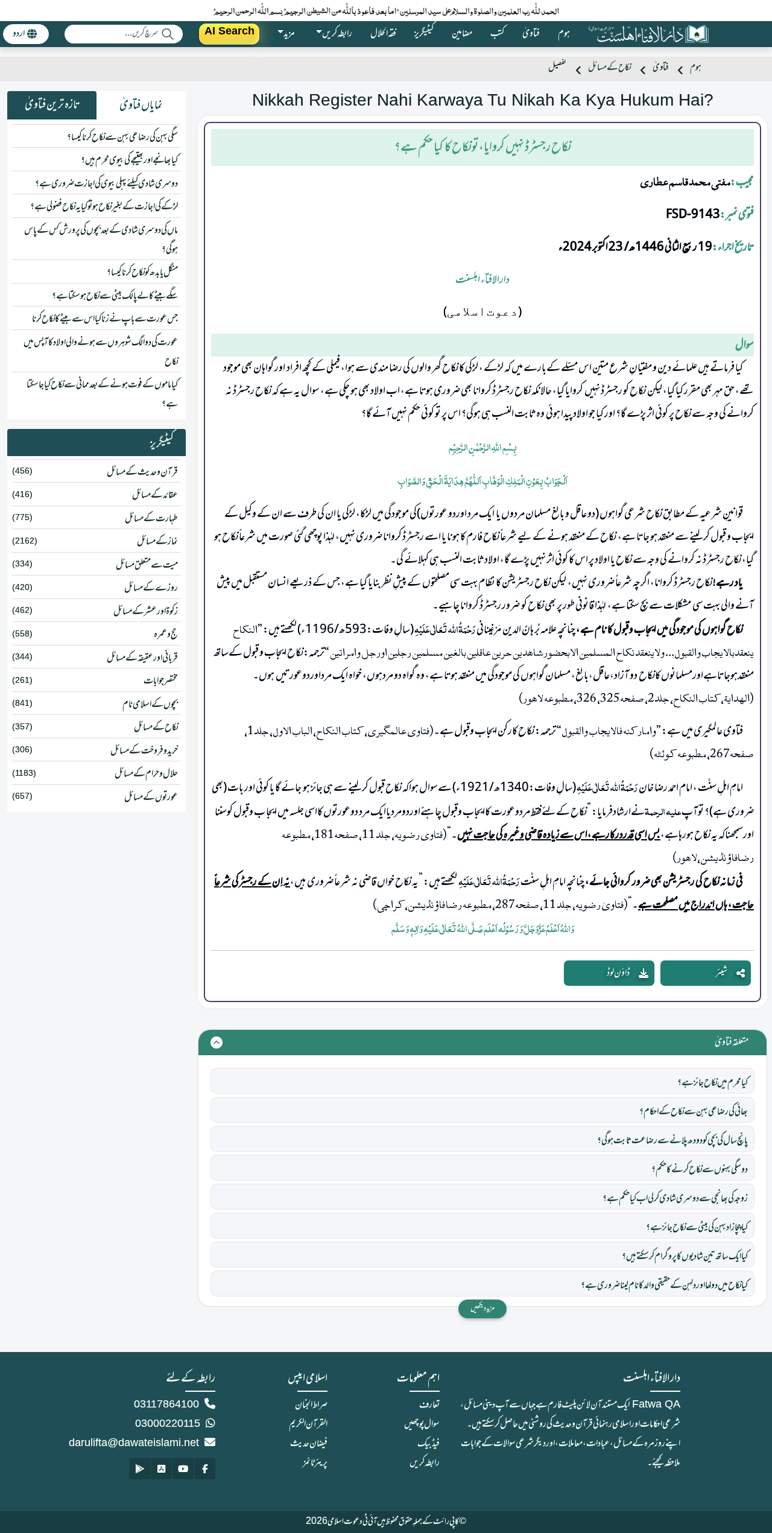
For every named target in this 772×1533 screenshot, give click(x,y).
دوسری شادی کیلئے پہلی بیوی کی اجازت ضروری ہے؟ (106, 184)
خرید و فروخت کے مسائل (144, 751)
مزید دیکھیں (482, 1308)
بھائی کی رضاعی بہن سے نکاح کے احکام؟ (693, 1112)
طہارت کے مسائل (151, 519)
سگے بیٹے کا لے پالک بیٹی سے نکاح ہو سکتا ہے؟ (115, 296)
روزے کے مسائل (151, 588)
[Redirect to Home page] (648, 34)
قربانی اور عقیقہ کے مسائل (142, 658)
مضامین (462, 34)
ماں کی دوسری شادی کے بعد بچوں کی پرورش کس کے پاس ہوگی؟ (101, 240)
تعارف (429, 1405)
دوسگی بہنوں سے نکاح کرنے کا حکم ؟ (699, 1170)
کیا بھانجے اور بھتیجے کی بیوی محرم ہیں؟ (129, 160)
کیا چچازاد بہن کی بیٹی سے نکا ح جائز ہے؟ (697, 1228)
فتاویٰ (531, 34)
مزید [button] (289, 34)
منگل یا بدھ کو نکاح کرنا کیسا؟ (142, 273)
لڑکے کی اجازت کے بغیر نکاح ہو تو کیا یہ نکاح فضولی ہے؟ (104, 207)
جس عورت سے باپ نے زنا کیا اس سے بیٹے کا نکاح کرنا (105, 319)
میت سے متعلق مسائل (147, 565)
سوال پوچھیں (422, 1424)
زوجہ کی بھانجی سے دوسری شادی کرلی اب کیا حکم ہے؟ (675, 1199)
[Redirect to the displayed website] (204, 1468)
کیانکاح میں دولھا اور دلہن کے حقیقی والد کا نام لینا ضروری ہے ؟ (664, 1286)
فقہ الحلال (383, 34)
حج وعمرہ (166, 635)
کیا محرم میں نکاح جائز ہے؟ (712, 1083)
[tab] (141, 105)
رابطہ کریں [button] (337, 34)
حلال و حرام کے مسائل (146, 774)
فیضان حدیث (308, 1444)
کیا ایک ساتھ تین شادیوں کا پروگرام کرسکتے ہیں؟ (685, 1257)
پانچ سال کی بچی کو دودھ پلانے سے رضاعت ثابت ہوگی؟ (672, 1141)
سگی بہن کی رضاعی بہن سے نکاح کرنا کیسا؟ (122, 138)
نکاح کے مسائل (609, 68)
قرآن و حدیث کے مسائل (142, 472)
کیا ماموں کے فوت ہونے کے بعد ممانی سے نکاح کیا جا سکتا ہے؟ (102, 394)
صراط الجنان (311, 1405)
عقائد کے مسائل (155, 495)
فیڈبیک (428, 1444)
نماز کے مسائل (157, 542)
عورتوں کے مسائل (151, 798)
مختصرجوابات (161, 681)
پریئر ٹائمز (315, 1463)
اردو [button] (19, 34)
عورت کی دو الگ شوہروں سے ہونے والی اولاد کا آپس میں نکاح (101, 352)
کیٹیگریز (424, 34)
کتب (497, 34)
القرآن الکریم (308, 1424)
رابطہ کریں (425, 1463)
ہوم (564, 34)
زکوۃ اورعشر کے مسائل (145, 612)
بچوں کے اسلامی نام (150, 705)
